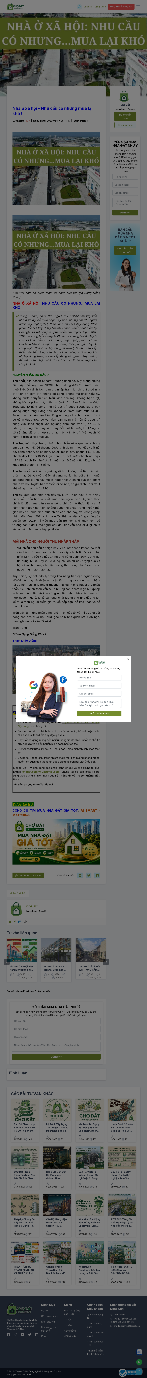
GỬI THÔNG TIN (99, 713)
